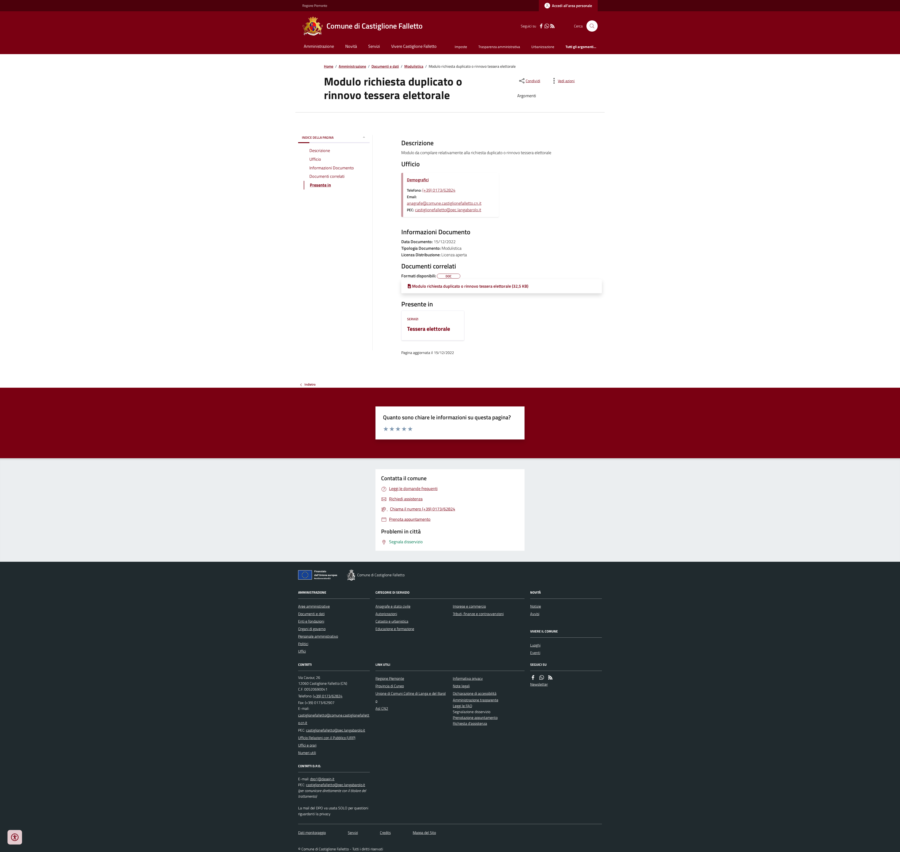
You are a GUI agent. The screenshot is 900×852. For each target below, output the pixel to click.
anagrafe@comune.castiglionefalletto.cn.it (444, 203)
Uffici (302, 651)
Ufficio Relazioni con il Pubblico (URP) (326, 737)
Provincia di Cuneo (389, 686)
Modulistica (413, 66)
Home (328, 66)
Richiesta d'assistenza (470, 723)
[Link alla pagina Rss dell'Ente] (550, 678)
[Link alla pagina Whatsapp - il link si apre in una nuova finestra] (547, 26)
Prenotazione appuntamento (475, 717)
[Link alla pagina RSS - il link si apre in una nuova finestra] (552, 26)
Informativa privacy (468, 678)
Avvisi (534, 614)
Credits (385, 832)
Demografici (418, 180)
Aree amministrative (314, 606)
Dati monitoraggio (312, 832)
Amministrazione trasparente (475, 700)
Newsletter (539, 684)
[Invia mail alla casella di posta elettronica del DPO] (322, 779)
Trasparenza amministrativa (499, 46)
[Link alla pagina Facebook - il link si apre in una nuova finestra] (541, 26)
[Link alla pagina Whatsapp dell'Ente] (541, 678)
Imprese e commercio (469, 606)
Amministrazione (319, 46)
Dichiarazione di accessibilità (474, 693)
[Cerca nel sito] (590, 26)
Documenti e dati (385, 66)
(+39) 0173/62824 (438, 190)
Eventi (535, 652)
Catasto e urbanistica (391, 621)
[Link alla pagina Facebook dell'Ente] (533, 678)
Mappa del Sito (424, 832)
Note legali (461, 686)
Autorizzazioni (386, 614)
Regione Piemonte (314, 5)
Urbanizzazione (542, 46)
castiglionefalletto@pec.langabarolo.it (448, 210)
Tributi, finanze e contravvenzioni (478, 614)
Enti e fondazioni (311, 621)
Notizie (535, 606)
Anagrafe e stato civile (392, 606)
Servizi (374, 46)
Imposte (461, 46)
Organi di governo (312, 629)
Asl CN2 (381, 708)
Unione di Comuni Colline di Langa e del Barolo (410, 697)
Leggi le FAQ (462, 706)
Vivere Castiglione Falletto (414, 46)
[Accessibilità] (15, 837)
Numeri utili (307, 752)
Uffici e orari (307, 745)
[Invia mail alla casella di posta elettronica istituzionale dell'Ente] (334, 718)
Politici (303, 644)
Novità (351, 46)
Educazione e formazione (394, 629)
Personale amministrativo (318, 636)
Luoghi (535, 645)
